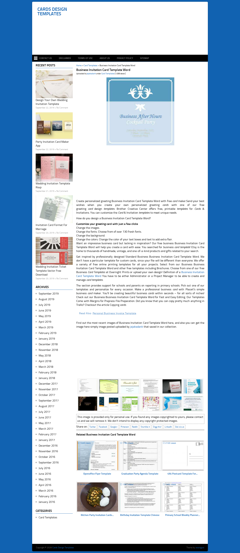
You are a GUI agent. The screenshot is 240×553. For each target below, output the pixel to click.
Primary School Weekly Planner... (182, 515)
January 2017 (47, 440)
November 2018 (48, 350)
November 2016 (48, 451)
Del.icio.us (179, 427)
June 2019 (45, 310)
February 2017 (47, 434)
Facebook (103, 427)
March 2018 (46, 366)
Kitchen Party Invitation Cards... (97, 515)
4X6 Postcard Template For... (182, 473)
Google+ (114, 427)
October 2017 (47, 395)
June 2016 (45, 473)
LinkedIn (168, 427)
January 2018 (47, 378)
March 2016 (46, 490)
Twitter (92, 427)
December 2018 (48, 344)
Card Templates (108, 73)
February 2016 (47, 496)
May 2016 (45, 479)
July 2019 (44, 304)
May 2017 (45, 423)
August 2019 (46, 299)
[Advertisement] (121, 44)
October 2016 (47, 457)
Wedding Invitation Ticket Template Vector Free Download (51, 270)
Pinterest (125, 427)
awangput (200, 547)
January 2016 (47, 502)
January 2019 (47, 338)
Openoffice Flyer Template (97, 473)
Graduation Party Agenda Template (139, 473)
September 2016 (49, 462)
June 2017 (45, 417)
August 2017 (46, 406)
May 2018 (45, 355)
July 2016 (44, 468)
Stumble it (145, 427)
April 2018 (45, 361)
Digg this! (157, 427)
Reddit (135, 427)
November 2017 (48, 389)
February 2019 (47, 333)
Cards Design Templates (52, 11)
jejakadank (91, 73)
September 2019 (49, 293)
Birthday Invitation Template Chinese (139, 515)
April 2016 (45, 485)
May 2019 (45, 316)
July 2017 (44, 411)
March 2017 (46, 428)
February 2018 (47, 372)
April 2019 (45, 321)
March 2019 (46, 327)
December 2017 (48, 383)
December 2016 (48, 445)
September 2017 (49, 400)
